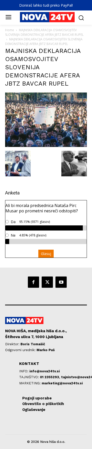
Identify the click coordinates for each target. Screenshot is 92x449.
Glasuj (46, 253)
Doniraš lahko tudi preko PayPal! (46, 5)
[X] (47, 282)
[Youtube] (61, 282)
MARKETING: (30, 383)
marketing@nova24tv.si (62, 383)
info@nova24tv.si (44, 371)
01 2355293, (50, 377)
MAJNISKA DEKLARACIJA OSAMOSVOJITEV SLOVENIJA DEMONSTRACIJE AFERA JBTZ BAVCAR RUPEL (44, 32)
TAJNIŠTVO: (29, 377)
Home (9, 30)
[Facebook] (33, 282)
